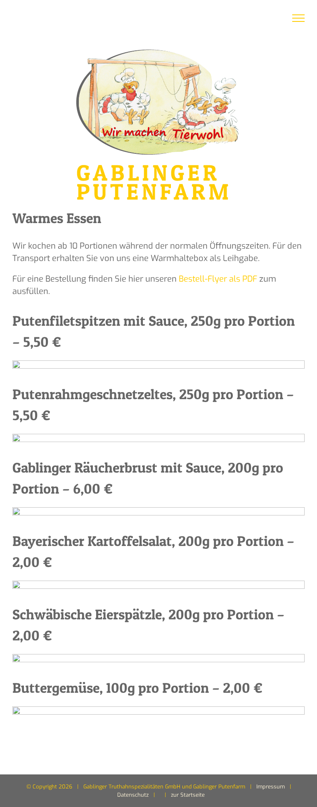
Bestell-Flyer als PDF (218, 279)
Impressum (270, 786)
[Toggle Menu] (298, 18)
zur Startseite (188, 794)
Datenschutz (133, 794)
